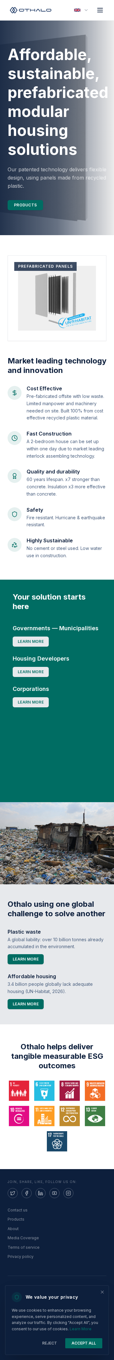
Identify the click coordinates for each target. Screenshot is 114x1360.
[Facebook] (27, 1193)
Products (25, 205)
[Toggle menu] (100, 10)
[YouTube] (54, 1193)
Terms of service (24, 1247)
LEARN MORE (31, 641)
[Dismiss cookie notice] (102, 1292)
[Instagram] (68, 1193)
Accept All (84, 1343)
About (13, 1228)
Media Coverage (23, 1237)
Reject (49, 1343)
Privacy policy (21, 1256)
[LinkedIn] (40, 1193)
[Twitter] (13, 1193)
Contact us (18, 1210)
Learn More (81, 1328)
